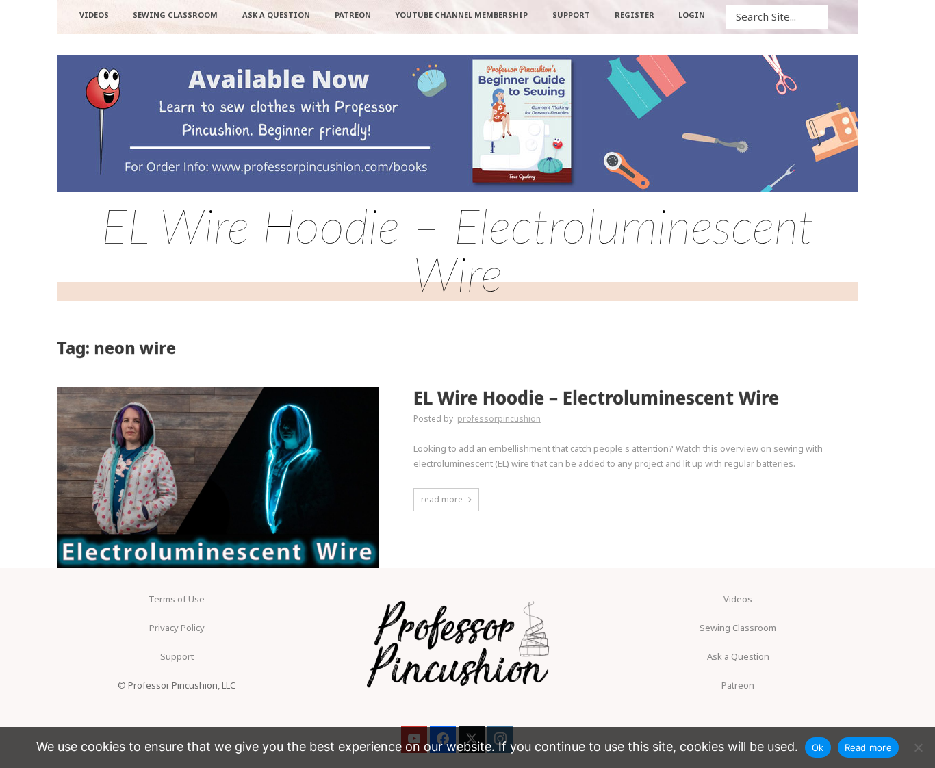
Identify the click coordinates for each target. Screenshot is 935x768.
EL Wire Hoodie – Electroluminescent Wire (596, 398)
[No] (918, 747)
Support (177, 656)
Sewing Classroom (738, 628)
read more (442, 499)
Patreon (737, 685)
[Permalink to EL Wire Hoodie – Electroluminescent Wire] (218, 478)
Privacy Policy (177, 628)
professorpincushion (499, 418)
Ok (818, 747)
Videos (737, 599)
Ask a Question (738, 656)
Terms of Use (177, 599)
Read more (868, 747)
